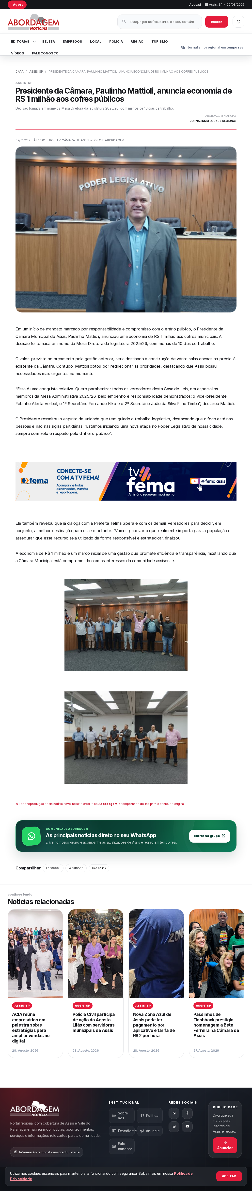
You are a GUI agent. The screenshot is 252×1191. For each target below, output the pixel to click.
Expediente (126, 1131)
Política (152, 1115)
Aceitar (229, 1176)
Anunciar (225, 1148)
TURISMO (159, 41)
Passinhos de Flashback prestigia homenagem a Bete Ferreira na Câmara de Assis (216, 1025)
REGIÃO (137, 41)
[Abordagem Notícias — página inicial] (40, 22)
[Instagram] (174, 1126)
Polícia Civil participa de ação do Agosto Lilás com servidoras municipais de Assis (94, 1022)
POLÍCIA (116, 41)
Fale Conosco (45, 53)
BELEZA (48, 41)
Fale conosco (125, 1146)
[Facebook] (187, 1113)
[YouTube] (187, 1126)
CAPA (20, 71)
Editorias (20, 41)
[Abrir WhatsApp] (238, 22)
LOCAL (95, 41)
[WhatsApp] (174, 1113)
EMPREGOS (72, 41)
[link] (35, 983)
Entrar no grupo (207, 836)
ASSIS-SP (36, 71)
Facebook (53, 868)
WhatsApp (76, 868)
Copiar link (99, 868)
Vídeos (17, 53)
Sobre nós (123, 1115)
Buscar (216, 22)
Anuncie (153, 1131)
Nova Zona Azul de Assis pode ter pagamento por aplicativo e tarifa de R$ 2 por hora (154, 1025)
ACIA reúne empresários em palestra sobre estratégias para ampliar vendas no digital (31, 1028)
